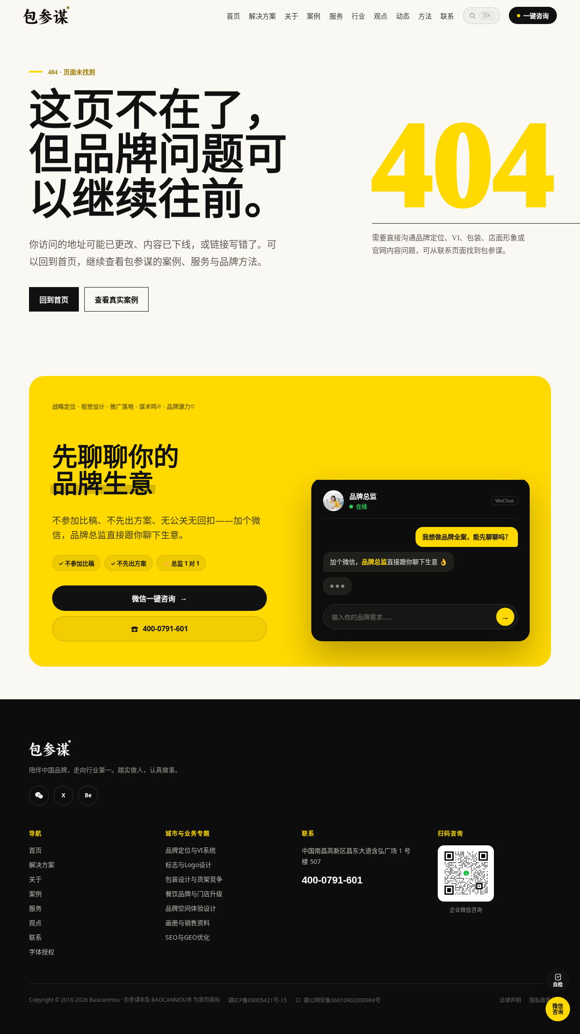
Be (88, 795)
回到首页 (53, 300)
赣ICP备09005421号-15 (257, 1000)
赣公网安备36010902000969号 (342, 1000)
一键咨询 (536, 15)
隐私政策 (540, 1000)
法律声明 (510, 1000)
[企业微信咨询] (39, 795)
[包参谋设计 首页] (46, 15)
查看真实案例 (116, 300)
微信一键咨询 (159, 599)
